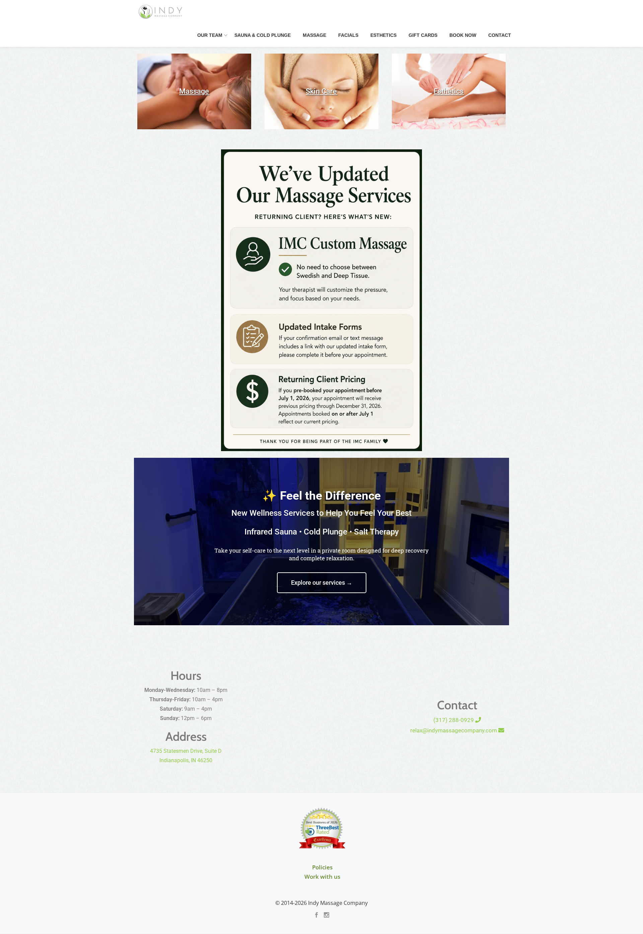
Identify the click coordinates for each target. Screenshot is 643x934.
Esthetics (383, 35)
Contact (499, 35)
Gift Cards (423, 35)
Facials (348, 35)
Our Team (209, 35)
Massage (314, 35)
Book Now (462, 35)
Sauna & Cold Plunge (262, 35)
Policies (322, 867)
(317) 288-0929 (454, 720)
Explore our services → (321, 582)
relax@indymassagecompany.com (454, 730)
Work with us (322, 876)
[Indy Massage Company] (162, 11)
